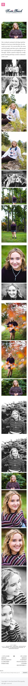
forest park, (15, 646)
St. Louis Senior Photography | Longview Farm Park (6, 659)
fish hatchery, (9, 646)
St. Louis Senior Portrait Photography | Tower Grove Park (22, 660)
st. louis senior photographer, (17, 647)
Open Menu (3, 4)
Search (1, 670)
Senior (15, 645)
